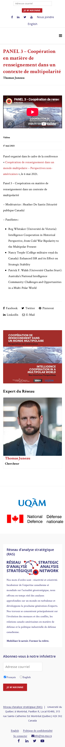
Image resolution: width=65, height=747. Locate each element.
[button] (60, 36)
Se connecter (20, 736)
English (32, 24)
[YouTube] (42, 741)
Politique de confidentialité (38, 731)
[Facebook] (19, 741)
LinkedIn (12, 315)
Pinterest (48, 308)
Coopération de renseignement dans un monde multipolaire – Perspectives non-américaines (28, 168)
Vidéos (6, 137)
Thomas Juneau (17, 458)
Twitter (30, 308)
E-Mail (30, 315)
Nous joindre (45, 17)
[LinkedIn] (26, 741)
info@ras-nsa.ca (43, 735)
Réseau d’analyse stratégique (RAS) (22, 707)
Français (11, 677)
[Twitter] (34, 741)
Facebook (11, 308)
